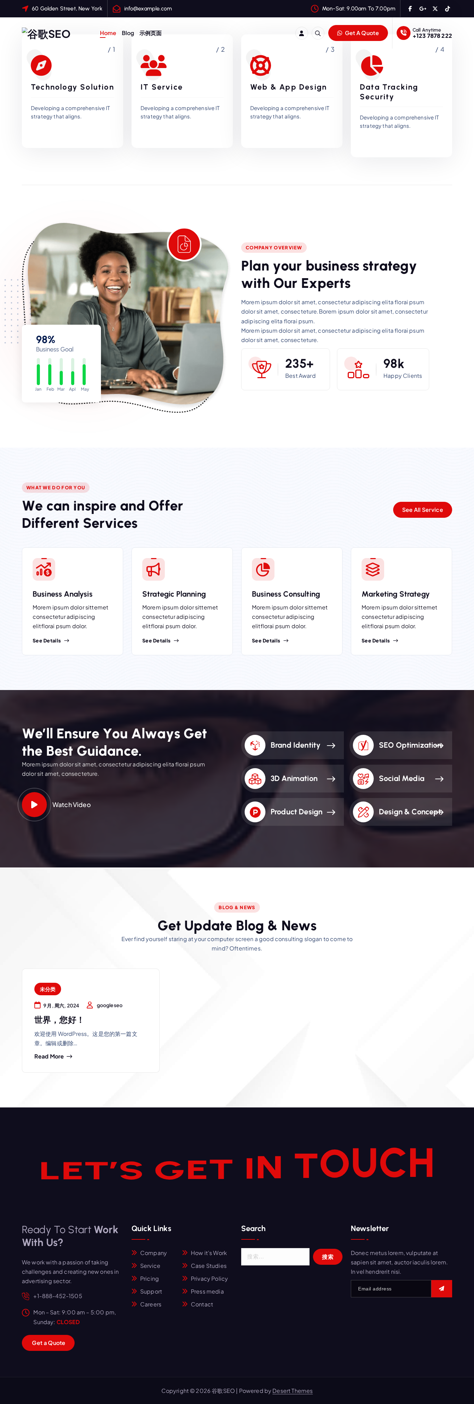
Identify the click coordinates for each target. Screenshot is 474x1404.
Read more (49, 1056)
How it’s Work (209, 1252)
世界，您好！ (59, 1020)
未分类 (48, 989)
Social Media (401, 778)
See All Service (422, 509)
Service (150, 1265)
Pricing (149, 1278)
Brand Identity (296, 745)
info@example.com (148, 8)
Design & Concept (410, 811)
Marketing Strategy (396, 594)
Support (151, 1291)
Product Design (296, 811)
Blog (128, 32)
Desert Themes (292, 1390)
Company (153, 1252)
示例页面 (150, 32)
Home (108, 32)
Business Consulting (286, 594)
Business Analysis (63, 594)
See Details (47, 640)
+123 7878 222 (432, 35)
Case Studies (209, 1265)
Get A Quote (361, 32)
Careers (150, 1304)
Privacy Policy (209, 1278)
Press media (207, 1291)
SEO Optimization (410, 745)
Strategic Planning (174, 594)
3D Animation (294, 778)
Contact (202, 1304)
